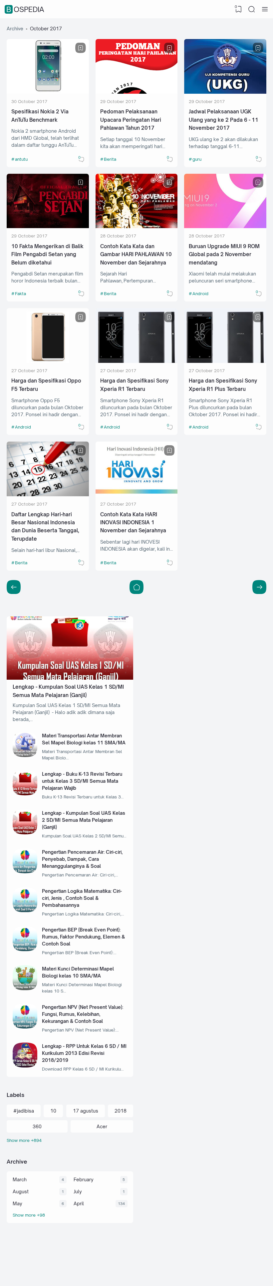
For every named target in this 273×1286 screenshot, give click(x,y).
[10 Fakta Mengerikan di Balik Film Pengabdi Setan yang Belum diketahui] (48, 226)
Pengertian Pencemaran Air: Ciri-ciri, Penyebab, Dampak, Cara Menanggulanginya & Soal (82, 859)
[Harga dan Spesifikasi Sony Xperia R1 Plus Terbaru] (225, 361)
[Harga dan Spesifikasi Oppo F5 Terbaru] (48, 361)
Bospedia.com (227, 1273)
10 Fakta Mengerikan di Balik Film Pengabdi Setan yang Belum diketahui (47, 254)
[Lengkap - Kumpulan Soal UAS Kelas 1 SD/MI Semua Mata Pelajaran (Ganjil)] (70, 678)
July (78, 1191)
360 (37, 1126)
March (20, 1179)
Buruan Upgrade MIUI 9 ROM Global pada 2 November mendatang (224, 254)
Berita (110, 159)
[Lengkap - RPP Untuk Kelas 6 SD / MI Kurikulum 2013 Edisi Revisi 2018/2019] (25, 1066)
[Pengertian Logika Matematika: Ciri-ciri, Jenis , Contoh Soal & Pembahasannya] (25, 910)
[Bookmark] (80, 48)
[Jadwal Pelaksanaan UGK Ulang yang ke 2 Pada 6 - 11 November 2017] (225, 92)
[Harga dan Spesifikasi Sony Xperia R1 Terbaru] (137, 361)
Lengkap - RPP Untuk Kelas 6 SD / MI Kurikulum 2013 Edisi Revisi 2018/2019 (84, 1053)
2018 (121, 1111)
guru (196, 159)
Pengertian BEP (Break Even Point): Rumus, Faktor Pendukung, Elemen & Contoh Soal (83, 936)
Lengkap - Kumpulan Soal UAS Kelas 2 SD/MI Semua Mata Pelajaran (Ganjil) (83, 820)
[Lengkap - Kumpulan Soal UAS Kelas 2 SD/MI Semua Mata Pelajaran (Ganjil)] (25, 832)
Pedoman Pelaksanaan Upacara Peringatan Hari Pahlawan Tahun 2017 (130, 119)
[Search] (251, 9)
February (84, 1179)
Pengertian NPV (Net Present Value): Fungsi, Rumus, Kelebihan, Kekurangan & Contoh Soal (82, 1014)
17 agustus (85, 1111)
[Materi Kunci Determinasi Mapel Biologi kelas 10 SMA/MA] (25, 988)
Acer (102, 1126)
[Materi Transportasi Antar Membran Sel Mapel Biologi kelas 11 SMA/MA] (25, 755)
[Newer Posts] (259, 587)
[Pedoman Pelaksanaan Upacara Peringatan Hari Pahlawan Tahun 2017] (137, 92)
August (21, 1191)
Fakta (20, 293)
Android (200, 293)
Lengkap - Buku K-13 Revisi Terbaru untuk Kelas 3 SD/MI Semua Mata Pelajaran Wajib (82, 781)
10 (53, 1111)
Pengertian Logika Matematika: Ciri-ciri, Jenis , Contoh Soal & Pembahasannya (82, 898)
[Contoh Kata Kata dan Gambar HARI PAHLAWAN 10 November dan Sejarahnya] (137, 226)
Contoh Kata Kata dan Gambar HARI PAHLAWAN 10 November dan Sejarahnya (136, 254)
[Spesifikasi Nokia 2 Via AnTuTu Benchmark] (48, 92)
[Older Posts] (14, 587)
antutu (21, 159)
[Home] (136, 587)
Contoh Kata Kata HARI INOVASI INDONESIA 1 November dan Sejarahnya (133, 522)
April (79, 1203)
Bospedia (25, 9)
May (17, 1203)
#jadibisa (23, 1111)
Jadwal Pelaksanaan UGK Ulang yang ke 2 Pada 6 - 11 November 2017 (223, 119)
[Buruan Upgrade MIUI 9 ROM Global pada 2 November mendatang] (225, 226)
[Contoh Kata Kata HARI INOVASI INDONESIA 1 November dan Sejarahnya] (137, 494)
